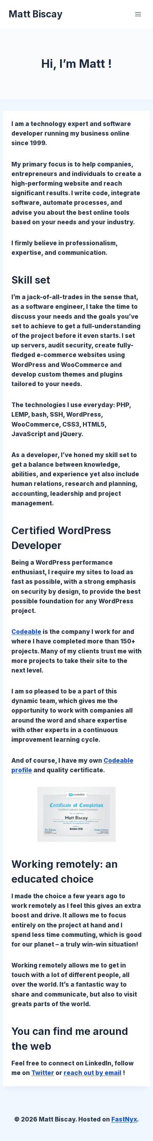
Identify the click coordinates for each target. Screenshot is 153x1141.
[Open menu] (137, 14)
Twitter (42, 1072)
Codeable (26, 631)
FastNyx (124, 1119)
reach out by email (92, 1072)
